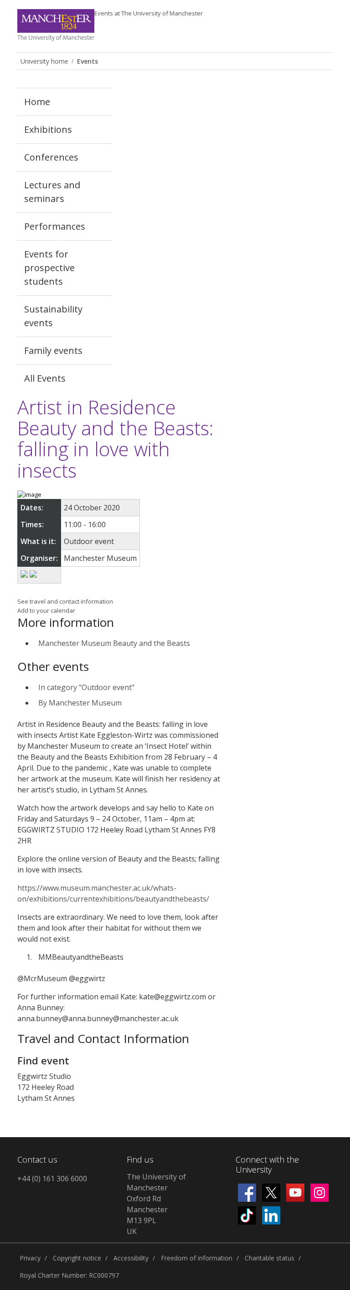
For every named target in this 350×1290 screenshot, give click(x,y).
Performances (54, 226)
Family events (53, 350)
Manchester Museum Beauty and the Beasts (114, 643)
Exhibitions (48, 129)
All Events (45, 378)
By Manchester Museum (80, 703)
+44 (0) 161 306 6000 (52, 1179)
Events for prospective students (49, 267)
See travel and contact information (65, 601)
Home (37, 102)
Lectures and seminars (52, 192)
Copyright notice (77, 1258)
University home (44, 61)
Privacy (30, 1258)
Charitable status (269, 1258)
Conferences (51, 157)
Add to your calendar (46, 610)
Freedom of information (196, 1258)
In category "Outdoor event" (86, 687)
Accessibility (131, 1258)
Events (148, 13)
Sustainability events (53, 316)
